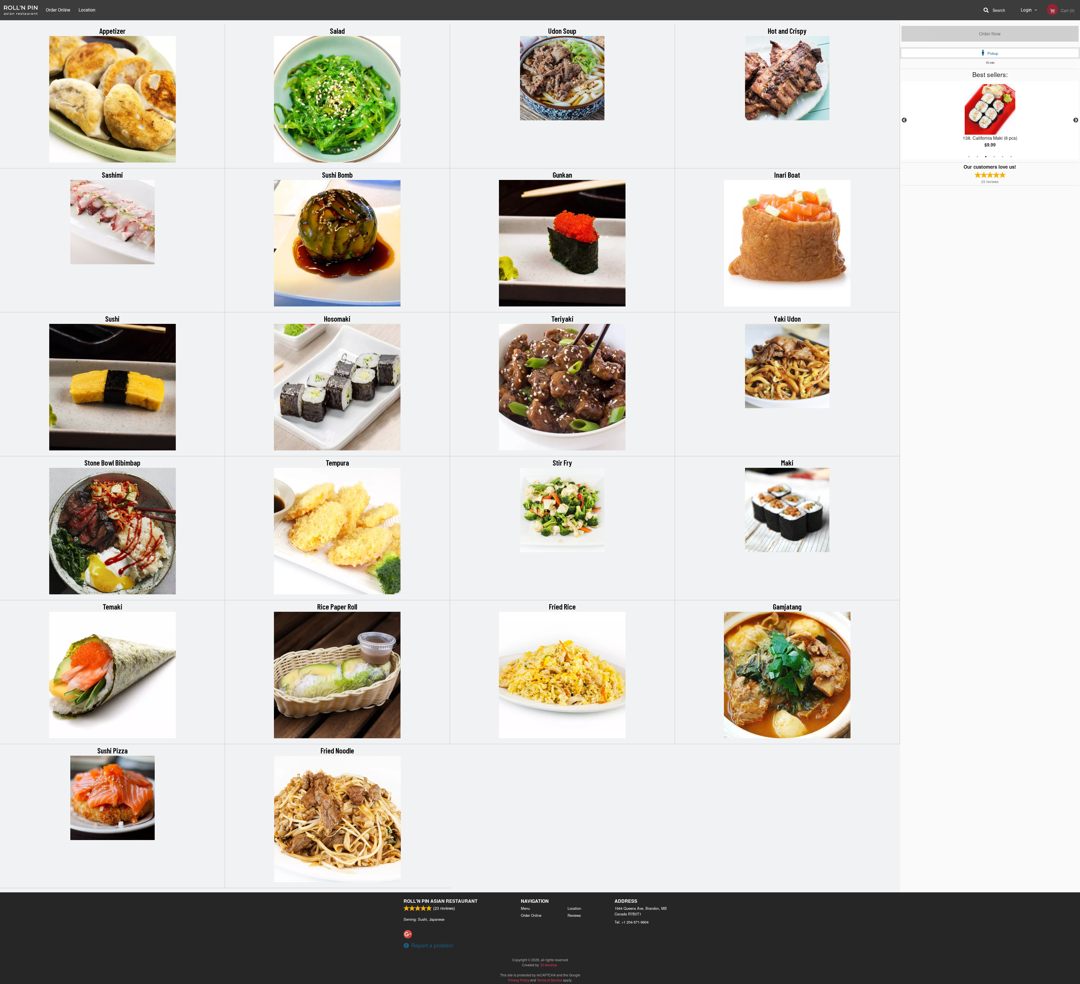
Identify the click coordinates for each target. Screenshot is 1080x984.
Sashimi (112, 174)
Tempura (337, 462)
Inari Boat (787, 174)
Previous (904, 120)
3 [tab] (986, 156)
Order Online (58, 10)
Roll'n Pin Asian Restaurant (441, 901)
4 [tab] (994, 156)
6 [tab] (1011, 156)
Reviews (574, 915)
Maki (787, 462)
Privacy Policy (518, 980)
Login (1026, 10)
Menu (525, 908)
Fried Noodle (337, 750)
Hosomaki (337, 318)
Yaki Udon (787, 318)
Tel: (632, 922)
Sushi (112, 318)
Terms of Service (549, 980)
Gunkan (562, 174)
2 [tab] (977, 156)
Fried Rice (562, 606)
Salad (337, 30)
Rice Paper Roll (337, 606)
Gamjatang (787, 606)
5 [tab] (1002, 156)
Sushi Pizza (112, 750)
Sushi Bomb (337, 174)
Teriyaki (562, 318)
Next (1076, 120)
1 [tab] (969, 156)
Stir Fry (562, 462)
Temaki (112, 606)
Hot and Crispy (787, 30)
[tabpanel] (990, 120)
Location (86, 10)
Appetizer (112, 30)
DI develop (549, 964)
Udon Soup (562, 30)
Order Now (990, 33)
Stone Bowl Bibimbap (112, 462)
